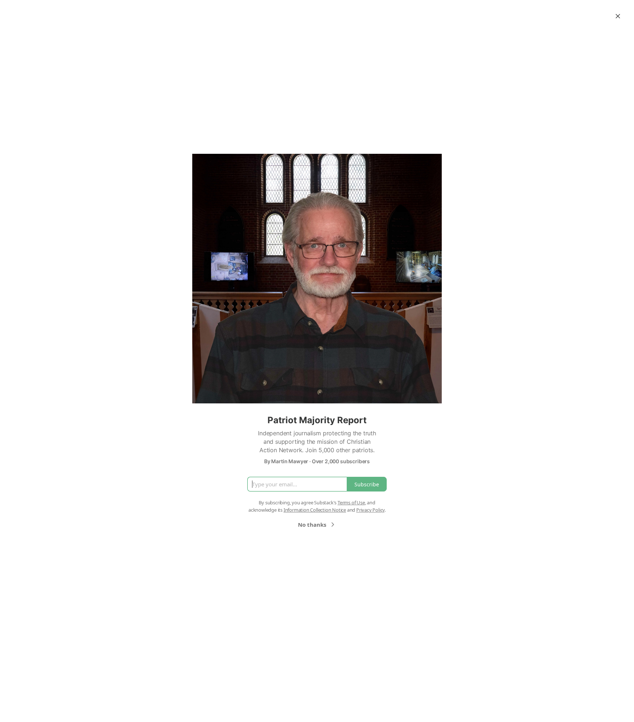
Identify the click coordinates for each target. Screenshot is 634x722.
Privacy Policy (370, 510)
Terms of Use (351, 502)
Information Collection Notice (315, 510)
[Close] (618, 16)
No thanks (312, 524)
